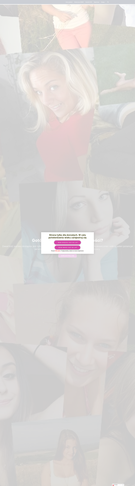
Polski (115, 484)
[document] (67, 243)
